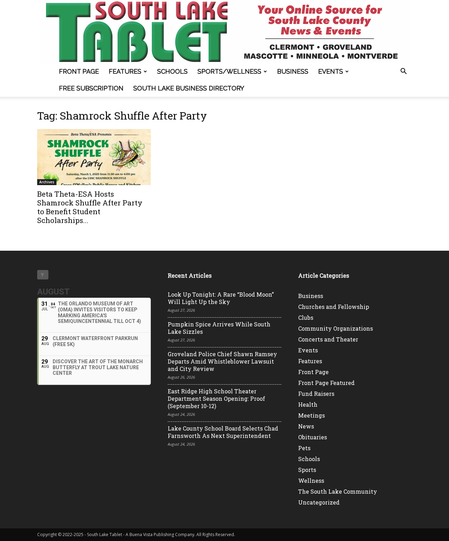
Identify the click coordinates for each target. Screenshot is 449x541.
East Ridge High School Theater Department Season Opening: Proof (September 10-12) (216, 398)
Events (330, 71)
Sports (307, 469)
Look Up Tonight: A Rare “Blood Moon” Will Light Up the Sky (221, 298)
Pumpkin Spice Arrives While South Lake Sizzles (219, 327)
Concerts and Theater (328, 339)
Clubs (305, 317)
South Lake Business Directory (188, 88)
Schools (172, 71)
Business (292, 71)
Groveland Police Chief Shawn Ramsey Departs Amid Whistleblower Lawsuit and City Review (222, 361)
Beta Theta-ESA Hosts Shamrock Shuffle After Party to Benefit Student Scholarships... (89, 207)
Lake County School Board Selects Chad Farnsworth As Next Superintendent (223, 432)
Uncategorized (319, 502)
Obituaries (312, 437)
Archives (46, 182)
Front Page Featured (326, 382)
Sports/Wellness (229, 71)
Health (307, 404)
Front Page (79, 71)
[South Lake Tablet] (224, 31)
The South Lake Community (337, 491)
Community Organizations (335, 328)
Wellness (311, 480)
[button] (403, 72)
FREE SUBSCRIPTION (91, 88)
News (306, 426)
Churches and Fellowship (333, 306)
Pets (304, 448)
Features (125, 71)
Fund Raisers (316, 393)
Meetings (311, 415)
